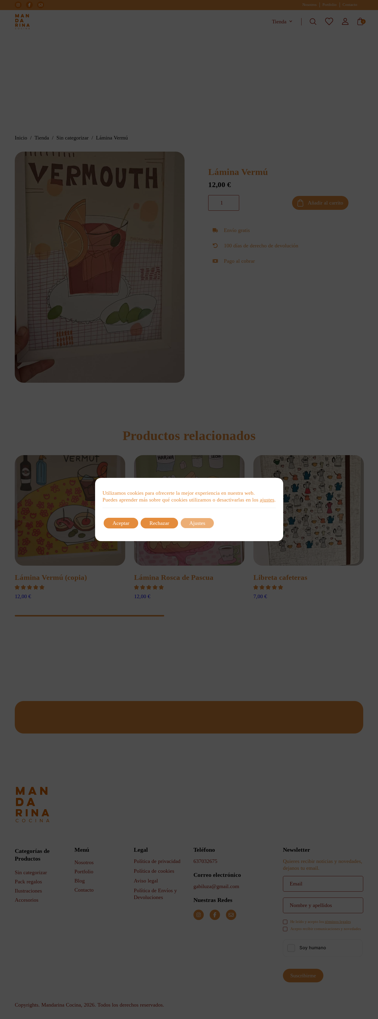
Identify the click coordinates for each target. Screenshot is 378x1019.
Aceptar (121, 523)
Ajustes (197, 523)
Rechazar (159, 523)
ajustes (267, 500)
